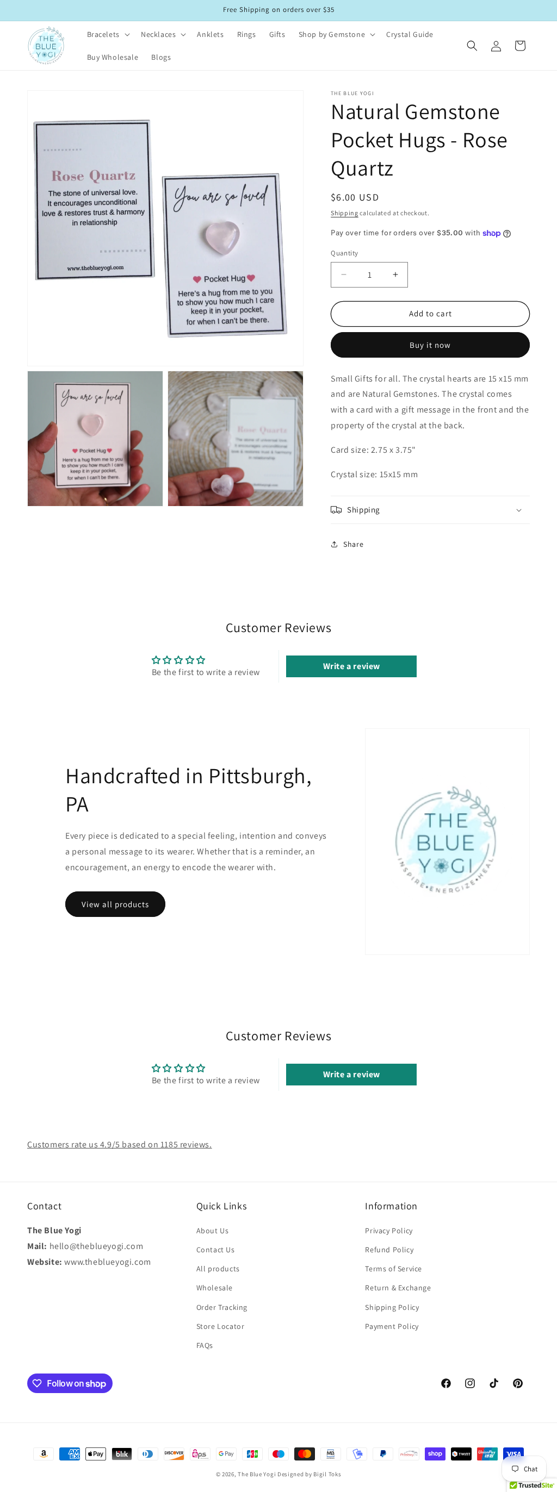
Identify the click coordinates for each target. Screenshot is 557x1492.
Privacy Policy (388, 1230)
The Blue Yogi (257, 1474)
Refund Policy (389, 1249)
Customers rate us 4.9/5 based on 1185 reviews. (119, 1144)
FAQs (204, 1345)
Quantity (344, 253)
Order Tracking (221, 1307)
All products (218, 1268)
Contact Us (215, 1249)
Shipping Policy (392, 1307)
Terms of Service (393, 1268)
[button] (107, 34)
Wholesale (214, 1288)
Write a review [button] (351, 666)
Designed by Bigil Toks (309, 1474)
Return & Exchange (398, 1288)
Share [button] (353, 544)
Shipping (344, 213)
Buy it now (430, 345)
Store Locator (220, 1326)
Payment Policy (391, 1326)
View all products (115, 904)
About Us (212, 1230)
